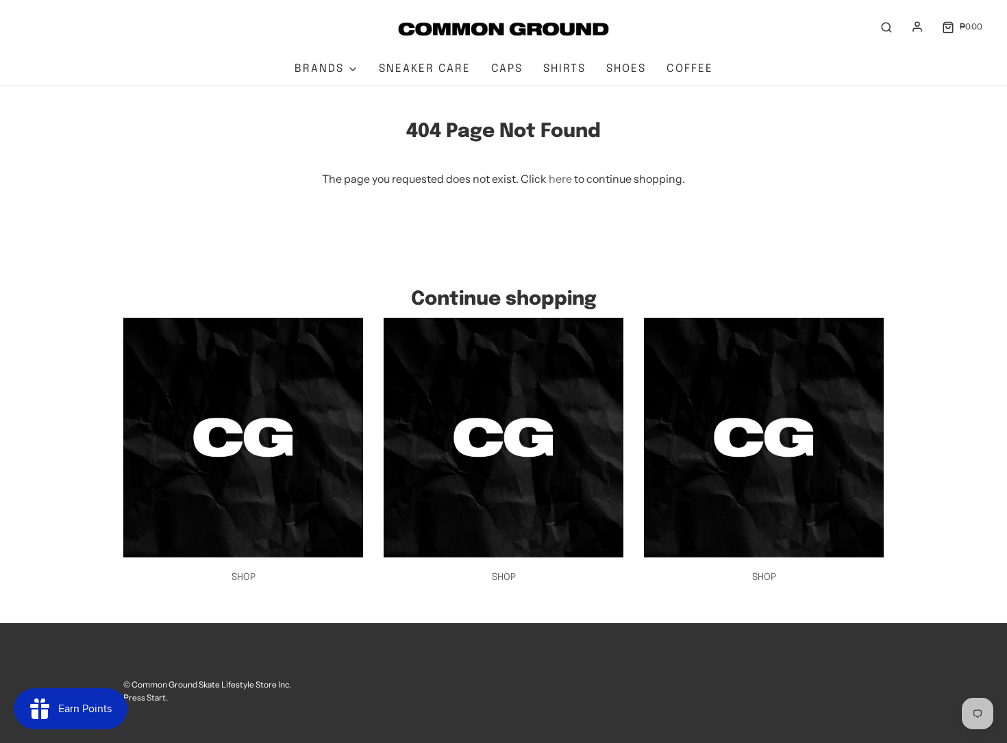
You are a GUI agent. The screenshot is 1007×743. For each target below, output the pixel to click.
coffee (690, 69)
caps (507, 69)
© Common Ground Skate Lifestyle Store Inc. (207, 684)
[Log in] (917, 27)
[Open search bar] (886, 26)
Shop (244, 577)
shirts (564, 69)
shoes (626, 69)
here (560, 179)
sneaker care (425, 69)
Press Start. (145, 697)
